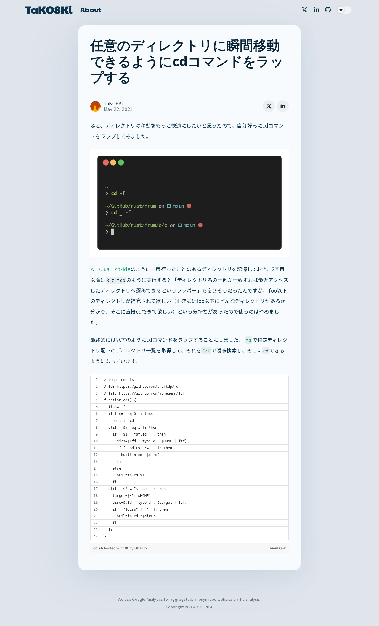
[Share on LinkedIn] (283, 106)
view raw (278, 548)
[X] (304, 10)
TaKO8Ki (48, 9)
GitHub (140, 548)
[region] (189, 458)
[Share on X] (269, 106)
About (90, 9)
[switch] (344, 9)
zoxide (122, 269)
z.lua (103, 269)
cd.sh (98, 548)
